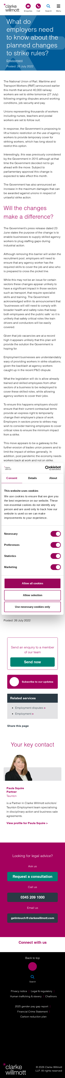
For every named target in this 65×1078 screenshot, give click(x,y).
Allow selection (32, 595)
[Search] (48, 6)
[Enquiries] (28, 6)
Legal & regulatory (41, 991)
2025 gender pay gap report (31, 1006)
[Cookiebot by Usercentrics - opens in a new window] (46, 468)
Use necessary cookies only (32, 606)
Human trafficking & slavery (26, 996)
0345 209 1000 (33, 897)
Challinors (51, 996)
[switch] (56, 545)
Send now (32, 662)
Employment (14, 60)
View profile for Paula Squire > (27, 823)
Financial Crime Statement (32, 1011)
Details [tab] (32, 478)
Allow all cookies (32, 583)
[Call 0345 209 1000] (38, 6)
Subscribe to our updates (37, 681)
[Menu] (58, 6)
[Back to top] (32, 966)
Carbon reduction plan (33, 1016)
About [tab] (53, 478)
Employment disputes (30, 707)
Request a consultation (32, 876)
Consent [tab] (11, 478)
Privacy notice (19, 991)
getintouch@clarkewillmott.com (32, 918)
